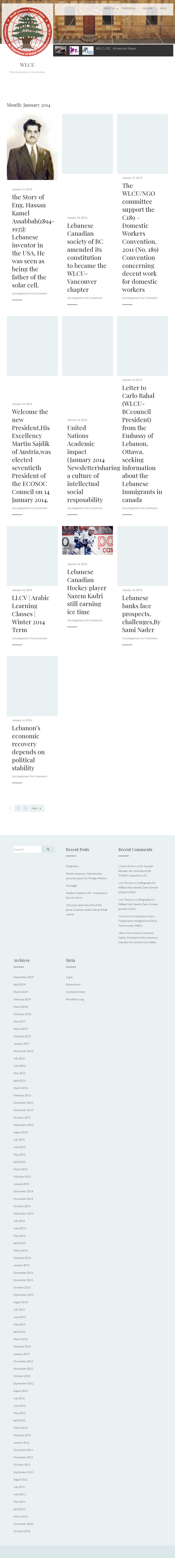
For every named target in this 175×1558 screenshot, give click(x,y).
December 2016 (23, 1051)
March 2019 (21, 991)
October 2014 (22, 1206)
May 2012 (19, 1412)
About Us (109, 8)
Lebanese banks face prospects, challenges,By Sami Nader (141, 613)
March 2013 (21, 1339)
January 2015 (21, 1183)
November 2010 (23, 1523)
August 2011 (21, 1479)
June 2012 (20, 1405)
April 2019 (19, 984)
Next (35, 808)
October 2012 (22, 1376)
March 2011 (21, 1516)
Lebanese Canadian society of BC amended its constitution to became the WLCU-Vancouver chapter (86, 257)
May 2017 (19, 1021)
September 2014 (24, 1213)
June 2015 (20, 1146)
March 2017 (21, 1028)
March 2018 (21, 1006)
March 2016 (21, 1087)
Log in (69, 977)
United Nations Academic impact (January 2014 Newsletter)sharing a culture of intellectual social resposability (93, 463)
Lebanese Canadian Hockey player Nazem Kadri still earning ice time (86, 591)
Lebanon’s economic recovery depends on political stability (28, 748)
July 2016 (19, 1058)
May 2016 (19, 1073)
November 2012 (23, 1368)
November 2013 (23, 1280)
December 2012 (23, 1361)
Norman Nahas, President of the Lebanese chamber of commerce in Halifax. (138, 937)
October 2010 (22, 1531)
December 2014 (23, 1191)
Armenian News (124, 48)
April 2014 (19, 1243)
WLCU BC (103, 48)
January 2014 (21, 1265)
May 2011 (19, 1501)
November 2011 (23, 1457)
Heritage (148, 8)
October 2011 (22, 1464)
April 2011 (19, 1509)
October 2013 (22, 1287)
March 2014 (21, 1250)
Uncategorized (20, 293)
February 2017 (22, 1036)
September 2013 (24, 1294)
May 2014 (19, 1235)
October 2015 (22, 1117)
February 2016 (22, 1095)
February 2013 (22, 1346)
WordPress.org (75, 999)
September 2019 (24, 977)
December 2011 (23, 1449)
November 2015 (23, 1110)
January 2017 (21, 1043)
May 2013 (19, 1324)
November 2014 (23, 1198)
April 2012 (19, 1420)
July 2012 (19, 1398)
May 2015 (19, 1154)
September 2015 (24, 1124)
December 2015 (23, 1102)
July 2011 (19, 1486)
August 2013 (21, 1302)
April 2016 (19, 1080)
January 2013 (21, 1353)
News (163, 8)
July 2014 (19, 1220)
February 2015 (22, 1176)
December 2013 (23, 1272)
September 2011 (24, 1472)
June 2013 (20, 1317)
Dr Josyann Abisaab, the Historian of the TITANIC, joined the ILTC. (135, 870)
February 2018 (22, 1014)
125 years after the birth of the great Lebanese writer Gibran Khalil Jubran (86, 909)
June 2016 (20, 1065)
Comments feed (75, 991)
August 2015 (21, 1132)
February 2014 (22, 1257)
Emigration (128, 8)
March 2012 (21, 1427)
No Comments (38, 293)
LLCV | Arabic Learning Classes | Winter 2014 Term (30, 613)
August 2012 (21, 1390)
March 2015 (21, 1169)
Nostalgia (71, 885)
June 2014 (20, 1228)
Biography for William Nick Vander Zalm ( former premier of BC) (138, 887)
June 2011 (20, 1494)
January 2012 (21, 1442)
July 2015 (19, 1139)
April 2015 (19, 1161)
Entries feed (73, 984)
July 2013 (19, 1309)
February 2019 (22, 999)
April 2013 (19, 1331)
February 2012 (22, 1435)
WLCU (27, 64)
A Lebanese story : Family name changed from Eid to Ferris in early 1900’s (137, 920)
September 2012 (24, 1383)
